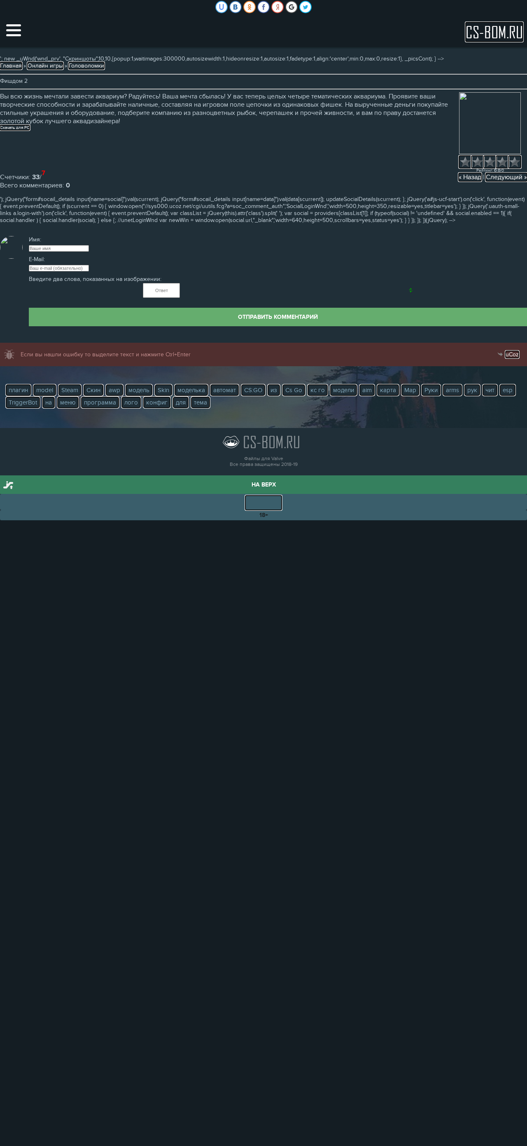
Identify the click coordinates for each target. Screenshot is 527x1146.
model (44, 390)
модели (343, 390)
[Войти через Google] (291, 7)
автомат (224, 390)
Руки (431, 390)
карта (388, 390)
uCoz (512, 354)
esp (508, 390)
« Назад (470, 177)
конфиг (157, 402)
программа (100, 402)
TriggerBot (23, 402)
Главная (11, 65)
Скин (93, 390)
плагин (18, 390)
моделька (191, 390)
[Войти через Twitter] (305, 7)
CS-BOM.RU (494, 32)
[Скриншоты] (490, 123)
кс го (317, 390)
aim (367, 390)
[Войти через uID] (221, 7)
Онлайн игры (45, 65)
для (181, 402)
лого (131, 402)
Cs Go (293, 390)
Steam (69, 390)
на (48, 402)
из (273, 390)
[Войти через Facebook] (263, 7)
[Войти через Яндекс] (277, 7)
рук (472, 390)
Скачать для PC (15, 127)
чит (489, 390)
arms (452, 390)
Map (410, 390)
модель (138, 390)
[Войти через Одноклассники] (249, 7)
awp (114, 390)
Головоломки (86, 65)
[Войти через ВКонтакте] (235, 7)
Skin (163, 390)
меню (68, 402)
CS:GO (253, 390)
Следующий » (506, 177)
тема (200, 402)
